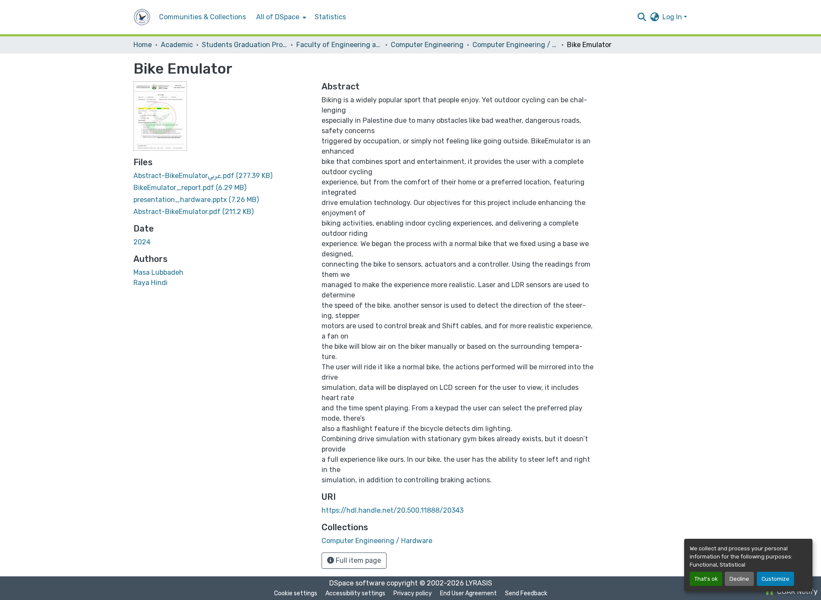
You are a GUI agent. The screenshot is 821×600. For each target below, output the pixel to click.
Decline (739, 579)
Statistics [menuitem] (330, 17)
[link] (222, 176)
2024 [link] (142, 242)
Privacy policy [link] (412, 593)
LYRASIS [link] (479, 583)
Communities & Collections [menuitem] (202, 17)
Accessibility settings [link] (355, 593)
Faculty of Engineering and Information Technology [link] (339, 45)
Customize (775, 579)
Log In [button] (673, 17)
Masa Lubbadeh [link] (158, 272)
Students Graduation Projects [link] (244, 45)
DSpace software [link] (357, 583)
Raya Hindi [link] (150, 283)
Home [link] (142, 45)
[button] (142, 17)
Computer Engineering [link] (427, 45)
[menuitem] (280, 17)
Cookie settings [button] (295, 593)
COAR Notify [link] (796, 592)
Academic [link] (177, 45)
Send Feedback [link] (526, 593)
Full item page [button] (357, 560)
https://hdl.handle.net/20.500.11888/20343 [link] (393, 510)
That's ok (706, 579)
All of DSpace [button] (277, 17)
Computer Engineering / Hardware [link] (515, 45)
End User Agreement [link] (468, 593)
